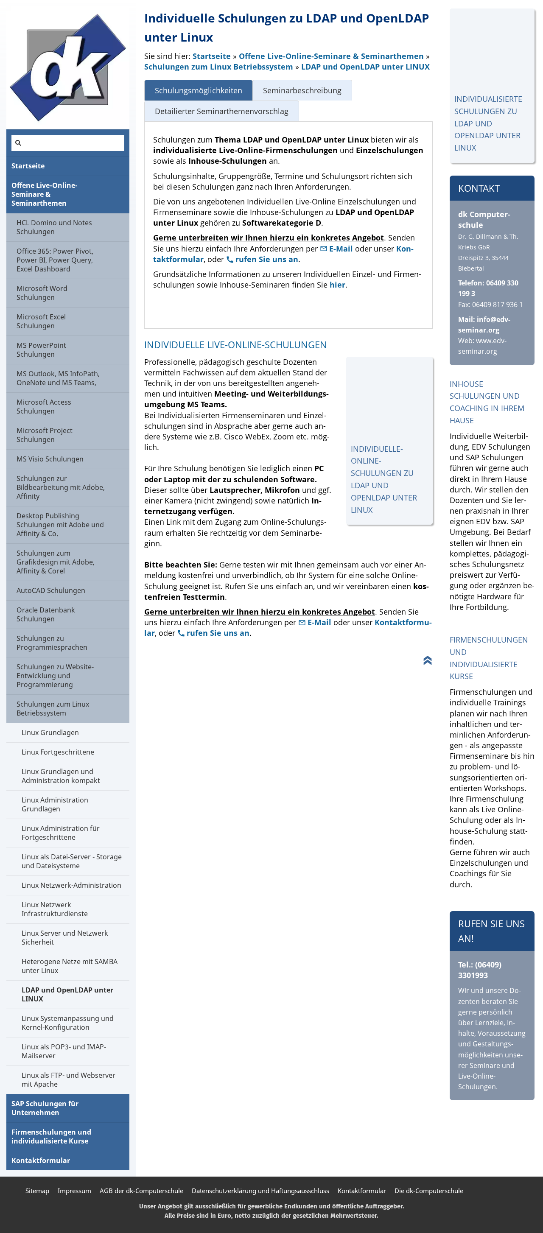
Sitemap (37, 1190)
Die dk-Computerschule (429, 1190)
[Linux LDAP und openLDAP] (492, 51)
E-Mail (342, 248)
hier (337, 285)
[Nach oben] (428, 660)
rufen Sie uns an (266, 259)
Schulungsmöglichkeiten (198, 90)
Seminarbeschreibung (302, 90)
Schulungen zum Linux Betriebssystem (218, 67)
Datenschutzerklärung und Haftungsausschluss (260, 1190)
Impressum (74, 1190)
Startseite (212, 56)
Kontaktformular (362, 1190)
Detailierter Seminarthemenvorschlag (221, 111)
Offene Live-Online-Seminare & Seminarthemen (331, 56)
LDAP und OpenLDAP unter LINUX (365, 67)
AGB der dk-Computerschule (141, 1190)
